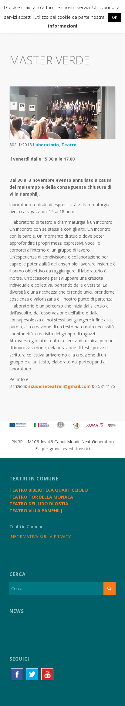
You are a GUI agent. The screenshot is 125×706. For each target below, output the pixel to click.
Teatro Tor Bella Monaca (41, 497)
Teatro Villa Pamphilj (35, 510)
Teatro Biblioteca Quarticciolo (48, 490)
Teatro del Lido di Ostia (38, 503)
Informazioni (62, 26)
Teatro (68, 145)
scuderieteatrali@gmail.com (59, 386)
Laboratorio (46, 145)
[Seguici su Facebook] (17, 674)
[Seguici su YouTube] (47, 674)
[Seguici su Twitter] (32, 674)
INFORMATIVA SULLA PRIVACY (40, 536)
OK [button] (114, 17)
